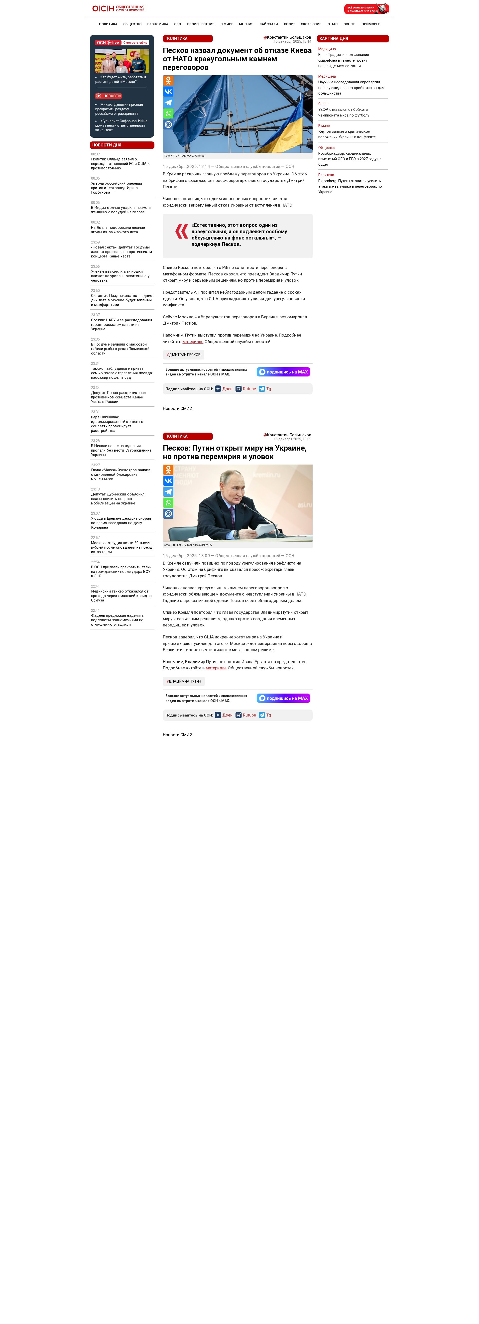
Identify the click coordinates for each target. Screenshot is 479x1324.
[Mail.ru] (168, 124)
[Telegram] (168, 103)
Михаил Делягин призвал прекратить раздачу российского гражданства (119, 109)
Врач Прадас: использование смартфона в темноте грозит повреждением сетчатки (343, 60)
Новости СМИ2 (177, 408)
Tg (268, 389)
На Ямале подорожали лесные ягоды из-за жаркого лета (118, 229)
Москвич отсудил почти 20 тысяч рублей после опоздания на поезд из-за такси (121, 547)
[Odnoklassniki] (168, 81)
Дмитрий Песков (185, 355)
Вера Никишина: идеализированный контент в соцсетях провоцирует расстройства (117, 424)
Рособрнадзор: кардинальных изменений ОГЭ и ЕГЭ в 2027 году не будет (349, 159)
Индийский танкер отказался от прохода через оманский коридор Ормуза (121, 595)
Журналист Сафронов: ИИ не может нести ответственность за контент (121, 125)
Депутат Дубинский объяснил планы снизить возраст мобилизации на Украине (117, 498)
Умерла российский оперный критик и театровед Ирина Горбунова (116, 188)
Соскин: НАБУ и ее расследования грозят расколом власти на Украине (121, 324)
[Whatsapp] (168, 114)
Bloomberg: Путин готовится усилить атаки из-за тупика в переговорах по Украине (350, 186)
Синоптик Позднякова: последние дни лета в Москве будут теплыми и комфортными (121, 300)
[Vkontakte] (168, 92)
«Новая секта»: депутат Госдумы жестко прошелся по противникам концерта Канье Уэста (121, 251)
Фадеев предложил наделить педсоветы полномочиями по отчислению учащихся (117, 620)
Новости (112, 96)
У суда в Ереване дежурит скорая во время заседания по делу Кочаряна (121, 523)
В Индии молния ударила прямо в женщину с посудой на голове (121, 209)
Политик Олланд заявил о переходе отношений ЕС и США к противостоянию (120, 163)
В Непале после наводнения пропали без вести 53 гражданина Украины (121, 450)
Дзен (227, 389)
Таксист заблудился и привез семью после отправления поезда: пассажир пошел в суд (122, 373)
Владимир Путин (185, 681)
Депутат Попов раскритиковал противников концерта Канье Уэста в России (118, 397)
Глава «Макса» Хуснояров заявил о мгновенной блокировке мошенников (120, 474)
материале (193, 341)
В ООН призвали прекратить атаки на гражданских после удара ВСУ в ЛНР (121, 571)
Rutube (249, 389)
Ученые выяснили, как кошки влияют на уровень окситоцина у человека (120, 276)
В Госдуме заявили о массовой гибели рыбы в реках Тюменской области (120, 349)
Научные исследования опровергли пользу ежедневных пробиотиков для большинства (351, 87)
